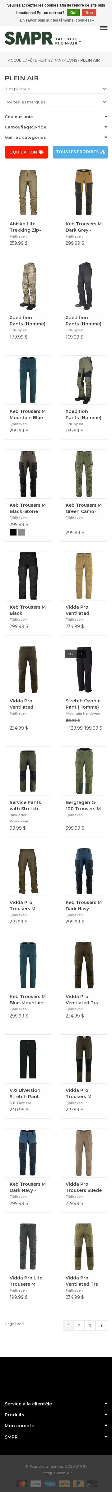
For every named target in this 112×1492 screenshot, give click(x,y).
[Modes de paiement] (21, 1483)
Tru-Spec (18, 330)
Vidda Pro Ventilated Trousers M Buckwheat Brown (79, 610)
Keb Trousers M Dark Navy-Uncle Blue (84, 906)
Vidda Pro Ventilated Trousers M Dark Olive (22, 704)
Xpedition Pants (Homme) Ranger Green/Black (83, 415)
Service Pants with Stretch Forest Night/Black (25, 806)
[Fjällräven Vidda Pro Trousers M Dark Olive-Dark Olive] (28, 871)
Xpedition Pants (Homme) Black (83, 321)
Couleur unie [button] (19, 116)
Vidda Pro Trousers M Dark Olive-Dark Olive (28, 906)
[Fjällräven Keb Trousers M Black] (28, 575)
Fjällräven (18, 236)
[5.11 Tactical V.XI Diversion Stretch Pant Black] (28, 1058)
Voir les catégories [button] (25, 137)
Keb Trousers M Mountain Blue (28, 414)
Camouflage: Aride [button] (25, 126)
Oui (73, 13)
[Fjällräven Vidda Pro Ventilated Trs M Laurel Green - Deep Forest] (84, 1246)
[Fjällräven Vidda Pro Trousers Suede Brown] (84, 1152)
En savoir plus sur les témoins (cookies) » (57, 20)
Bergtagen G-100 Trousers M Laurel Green (83, 806)
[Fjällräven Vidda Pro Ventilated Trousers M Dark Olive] (28, 669)
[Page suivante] (101, 1326)
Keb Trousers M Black (28, 610)
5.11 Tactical (20, 1103)
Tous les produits (77, 151)
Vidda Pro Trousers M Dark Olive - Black (79, 1094)
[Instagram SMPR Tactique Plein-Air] (67, 1376)
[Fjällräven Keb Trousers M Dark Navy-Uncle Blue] (84, 871)
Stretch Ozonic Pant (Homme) (83, 704)
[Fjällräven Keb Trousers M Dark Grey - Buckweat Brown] (84, 192)
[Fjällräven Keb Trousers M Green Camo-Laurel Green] (84, 473)
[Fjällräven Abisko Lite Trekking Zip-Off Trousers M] (28, 192)
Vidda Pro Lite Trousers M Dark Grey (26, 1281)
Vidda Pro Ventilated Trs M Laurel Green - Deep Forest (83, 1281)
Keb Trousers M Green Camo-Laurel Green (84, 508)
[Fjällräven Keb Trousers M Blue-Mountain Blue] (28, 965)
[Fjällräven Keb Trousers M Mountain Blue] (28, 379)
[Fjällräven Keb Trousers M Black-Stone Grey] (28, 473)
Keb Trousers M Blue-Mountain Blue (28, 1000)
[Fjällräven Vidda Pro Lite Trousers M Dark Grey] (28, 1246)
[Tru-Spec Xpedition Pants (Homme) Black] (84, 286)
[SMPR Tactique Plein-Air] (43, 38)
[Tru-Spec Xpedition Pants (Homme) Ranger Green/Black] (84, 379)
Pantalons (65, 60)
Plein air (90, 60)
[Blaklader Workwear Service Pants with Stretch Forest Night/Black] (28, 771)
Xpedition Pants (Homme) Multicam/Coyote (28, 321)
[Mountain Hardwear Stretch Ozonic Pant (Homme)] (84, 669)
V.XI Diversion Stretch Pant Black (25, 1094)
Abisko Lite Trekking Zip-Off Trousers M (27, 227)
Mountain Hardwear (83, 713)
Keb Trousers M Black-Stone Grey (28, 508)
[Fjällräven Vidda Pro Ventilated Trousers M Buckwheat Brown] (84, 575)
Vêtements (39, 60)
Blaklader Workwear (19, 818)
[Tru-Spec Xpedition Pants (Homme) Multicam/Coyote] (28, 286)
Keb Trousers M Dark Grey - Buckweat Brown (84, 227)
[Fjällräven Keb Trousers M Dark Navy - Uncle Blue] (28, 1152)
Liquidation (23, 152)
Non (89, 13)
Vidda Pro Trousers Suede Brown (84, 1187)
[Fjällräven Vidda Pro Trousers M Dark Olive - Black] (84, 1058)
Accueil (16, 60)
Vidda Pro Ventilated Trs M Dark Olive (82, 1000)
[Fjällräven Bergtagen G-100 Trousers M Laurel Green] (84, 771)
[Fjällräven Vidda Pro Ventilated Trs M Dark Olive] (84, 965)
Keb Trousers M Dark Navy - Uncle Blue (28, 1187)
